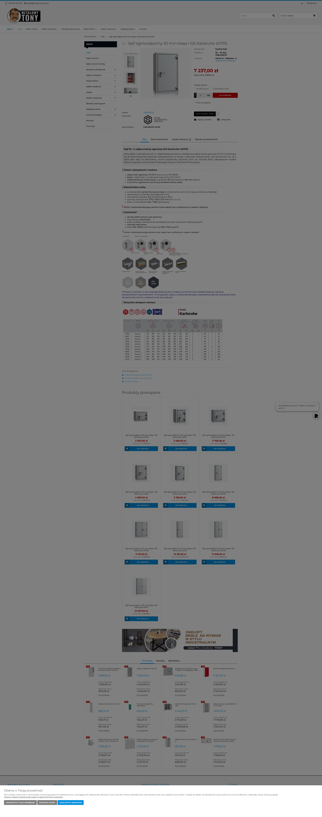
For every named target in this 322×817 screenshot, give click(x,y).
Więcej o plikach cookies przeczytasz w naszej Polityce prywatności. (33, 797)
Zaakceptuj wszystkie (70, 803)
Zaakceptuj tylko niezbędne (20, 803)
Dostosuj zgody (47, 803)
